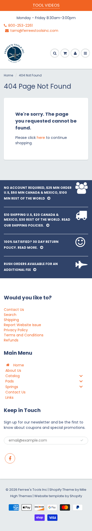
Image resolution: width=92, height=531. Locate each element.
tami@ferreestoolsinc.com (34, 30)
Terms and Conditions (23, 335)
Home (8, 75)
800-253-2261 (20, 25)
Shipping (11, 319)
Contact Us (14, 309)
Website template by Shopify (58, 496)
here (41, 137)
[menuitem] (46, 365)
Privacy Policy (16, 330)
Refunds (11, 340)
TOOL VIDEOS (46, 5)
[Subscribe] (82, 440)
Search (10, 314)
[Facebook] (10, 458)
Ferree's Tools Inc (32, 489)
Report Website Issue (22, 324)
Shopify (55, 489)
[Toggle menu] (81, 375)
